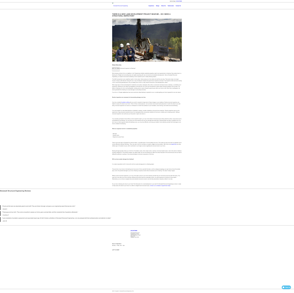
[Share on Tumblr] (116, 69)
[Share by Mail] (119, 69)
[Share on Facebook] (112, 69)
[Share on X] (113, 69)
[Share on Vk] (117, 69)
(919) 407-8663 (179, 1)
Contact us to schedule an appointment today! (160, 185)
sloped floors (174, 144)
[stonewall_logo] (120, 5)
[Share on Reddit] (118, 69)
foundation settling (125, 102)
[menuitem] (151, 5)
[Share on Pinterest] (114, 69)
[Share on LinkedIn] (115, 69)
